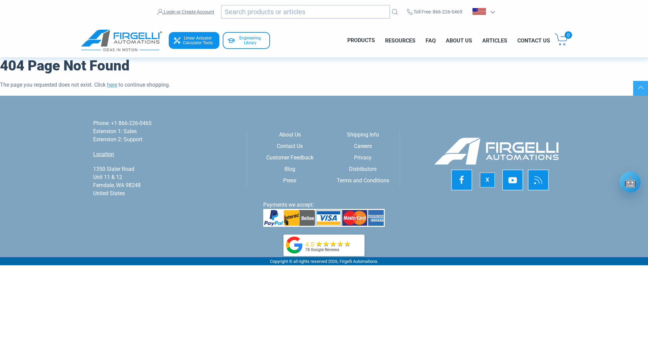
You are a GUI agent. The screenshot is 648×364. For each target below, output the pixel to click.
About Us (459, 40)
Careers (363, 146)
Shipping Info (363, 134)
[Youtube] (512, 180)
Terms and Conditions (363, 180)
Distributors (363, 169)
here (112, 85)
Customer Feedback (290, 157)
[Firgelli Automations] (294, 244)
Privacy (363, 157)
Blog (290, 169)
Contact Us (533, 40)
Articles (494, 40)
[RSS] (538, 180)
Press (289, 180)
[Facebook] (461, 180)
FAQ (431, 40)
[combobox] (305, 12)
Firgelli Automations (358, 261)
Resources (400, 40)
